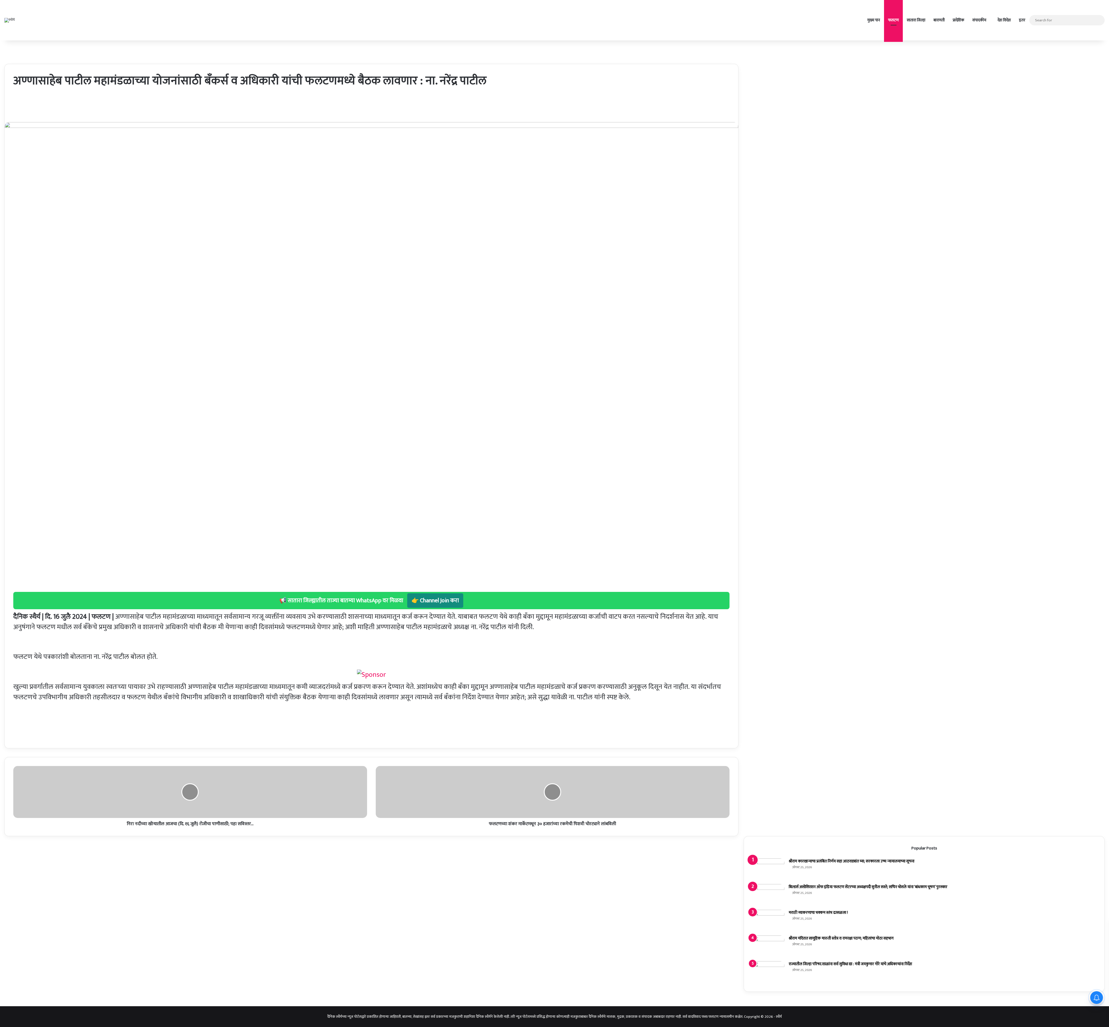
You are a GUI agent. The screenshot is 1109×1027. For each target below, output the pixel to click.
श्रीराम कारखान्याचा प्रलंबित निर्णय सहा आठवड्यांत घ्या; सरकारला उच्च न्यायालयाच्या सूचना (851, 861)
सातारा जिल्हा (916, 20)
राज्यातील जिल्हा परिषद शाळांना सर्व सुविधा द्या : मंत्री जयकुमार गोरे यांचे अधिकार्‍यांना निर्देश (850, 964)
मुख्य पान (873, 20)
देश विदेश (1004, 20)
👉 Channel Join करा (435, 600)
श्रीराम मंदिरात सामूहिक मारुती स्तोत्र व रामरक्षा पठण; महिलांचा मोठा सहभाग (841, 938)
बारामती (939, 20)
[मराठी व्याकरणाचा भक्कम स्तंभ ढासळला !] (768, 920)
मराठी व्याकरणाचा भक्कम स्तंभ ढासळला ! (818, 912)
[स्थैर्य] (9, 20)
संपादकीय (979, 20)
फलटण (893, 20)
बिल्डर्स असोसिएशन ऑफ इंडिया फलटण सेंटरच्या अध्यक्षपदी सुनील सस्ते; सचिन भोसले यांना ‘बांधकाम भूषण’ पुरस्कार (868, 887)
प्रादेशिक (958, 20)
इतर (1022, 20)
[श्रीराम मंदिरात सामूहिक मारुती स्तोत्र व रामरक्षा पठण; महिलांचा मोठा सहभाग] (768, 946)
